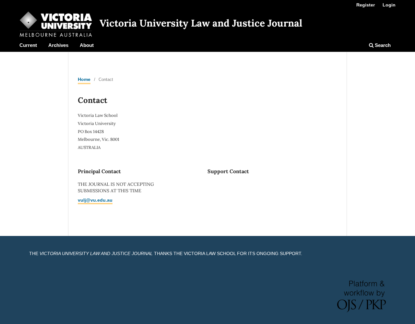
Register (365, 4)
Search (382, 45)
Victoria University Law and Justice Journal (201, 23)
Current (28, 45)
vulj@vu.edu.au (95, 200)
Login (389, 4)
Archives (58, 45)
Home (84, 79)
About (87, 45)
